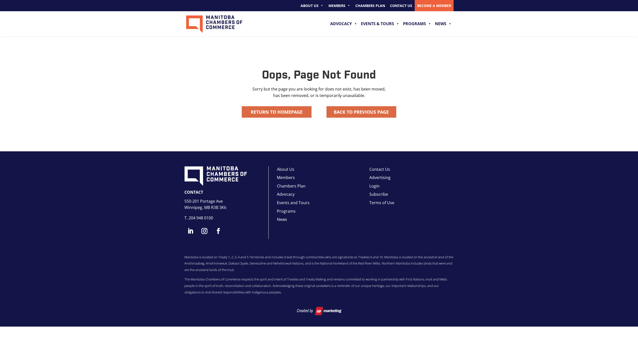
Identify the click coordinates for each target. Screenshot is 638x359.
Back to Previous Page (361, 112)
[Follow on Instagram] (204, 231)
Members (336, 5)
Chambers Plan (370, 5)
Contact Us (401, 5)
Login (374, 186)
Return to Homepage (277, 112)
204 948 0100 (201, 218)
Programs (414, 23)
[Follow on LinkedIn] (190, 231)
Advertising (380, 177)
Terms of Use (381, 202)
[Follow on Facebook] (218, 231)
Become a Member (434, 5)
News (440, 23)
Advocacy (341, 23)
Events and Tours (293, 202)
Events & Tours (377, 23)
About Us (310, 5)
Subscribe (378, 194)
